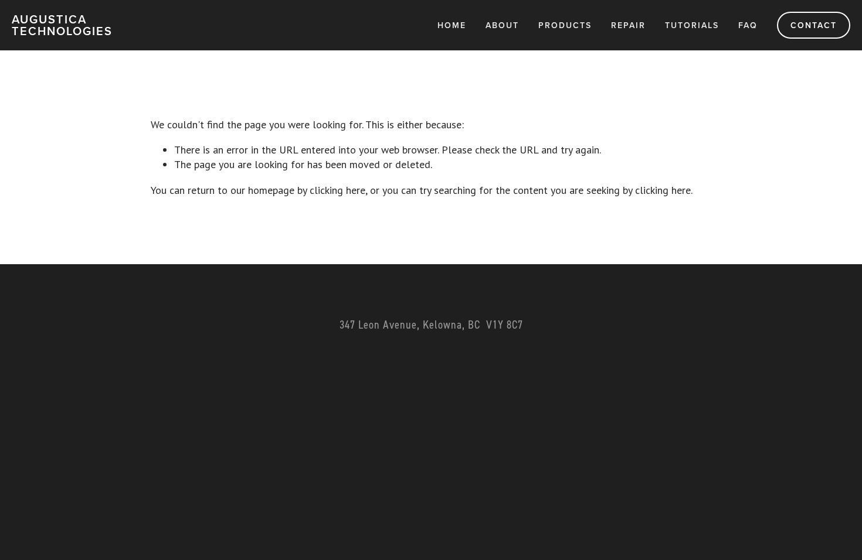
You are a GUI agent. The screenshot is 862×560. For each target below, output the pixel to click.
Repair (628, 25)
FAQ (748, 25)
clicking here (337, 190)
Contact (813, 25)
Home (451, 25)
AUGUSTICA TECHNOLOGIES (62, 25)
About (502, 25)
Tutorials (692, 25)
